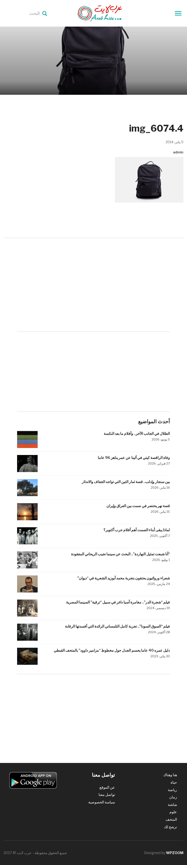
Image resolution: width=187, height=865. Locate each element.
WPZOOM (174, 853)
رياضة (172, 790)
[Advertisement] (93, 277)
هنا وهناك (170, 775)
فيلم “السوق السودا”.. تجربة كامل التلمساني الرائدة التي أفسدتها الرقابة (117, 626)
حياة (174, 782)
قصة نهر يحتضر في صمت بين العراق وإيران (138, 506)
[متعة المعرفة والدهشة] (111, 13)
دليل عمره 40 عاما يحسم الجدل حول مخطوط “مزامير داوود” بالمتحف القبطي (112, 650)
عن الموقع (107, 787)
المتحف (171, 819)
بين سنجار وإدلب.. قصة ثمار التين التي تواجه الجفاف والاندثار (126, 482)
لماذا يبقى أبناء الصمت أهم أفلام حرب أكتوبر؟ (137, 530)
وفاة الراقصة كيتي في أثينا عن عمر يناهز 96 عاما (134, 457)
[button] (149, 179)
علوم (173, 812)
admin (178, 152)
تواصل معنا (107, 794)
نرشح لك (170, 827)
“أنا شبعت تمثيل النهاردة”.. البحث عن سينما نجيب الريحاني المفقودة (120, 554)
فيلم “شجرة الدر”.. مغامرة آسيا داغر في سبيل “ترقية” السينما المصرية (118, 602)
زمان (173, 797)
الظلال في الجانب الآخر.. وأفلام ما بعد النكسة (136, 433)
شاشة (172, 804)
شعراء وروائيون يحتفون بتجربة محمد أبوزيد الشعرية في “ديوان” (123, 578)
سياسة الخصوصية (101, 802)
